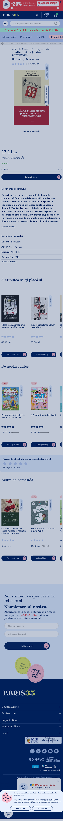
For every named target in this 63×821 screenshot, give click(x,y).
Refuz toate (20, 808)
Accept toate (42, 808)
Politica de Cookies (53, 802)
